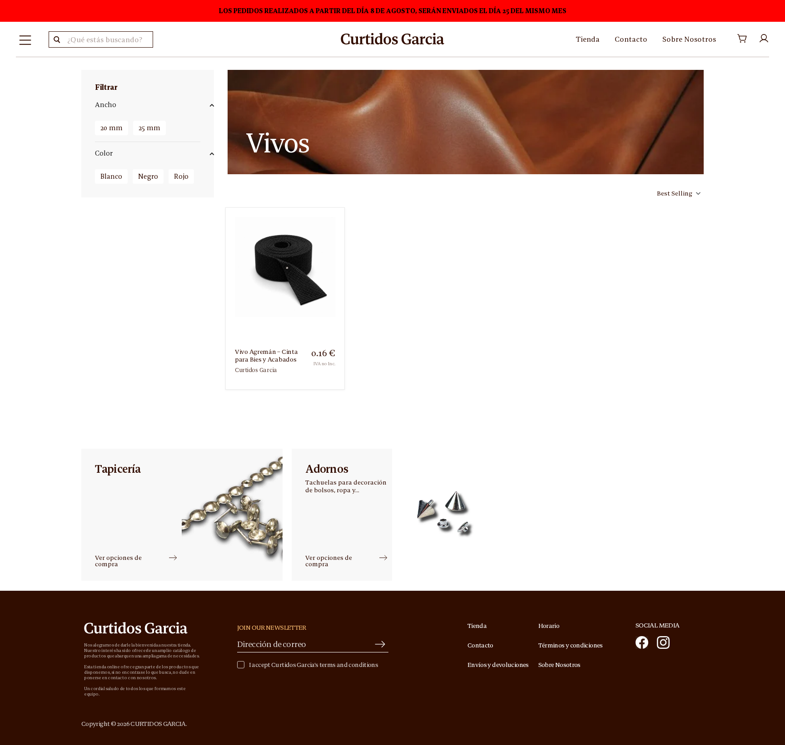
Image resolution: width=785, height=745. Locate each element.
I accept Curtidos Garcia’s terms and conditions (313, 665)
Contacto (631, 39)
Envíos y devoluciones (498, 665)
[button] (678, 193)
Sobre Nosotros (689, 39)
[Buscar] (57, 39)
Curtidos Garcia (256, 370)
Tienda (588, 39)
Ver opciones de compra (118, 560)
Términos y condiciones (570, 645)
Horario (549, 626)
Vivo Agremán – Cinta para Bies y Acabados (266, 355)
